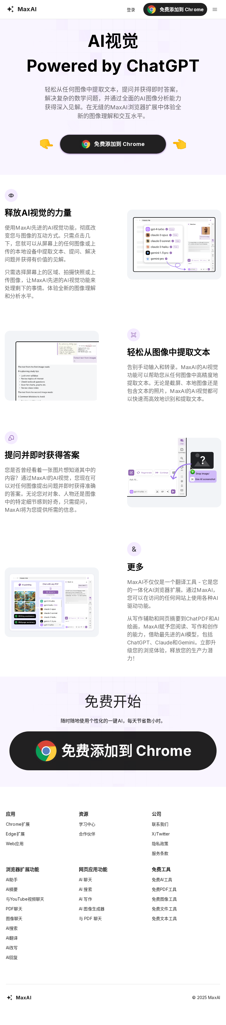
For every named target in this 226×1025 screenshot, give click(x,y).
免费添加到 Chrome (119, 144)
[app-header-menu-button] (215, 9)
